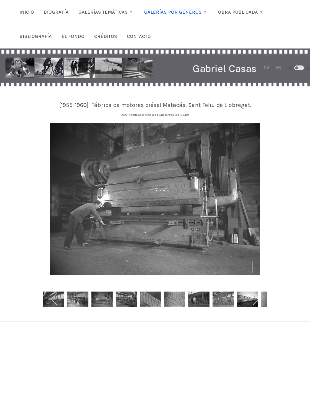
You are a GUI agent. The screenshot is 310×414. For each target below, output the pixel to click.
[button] (106, 12)
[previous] (54, 299)
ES (278, 67)
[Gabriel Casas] (79, 67)
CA (266, 67)
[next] (255, 299)
